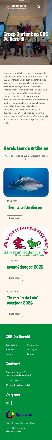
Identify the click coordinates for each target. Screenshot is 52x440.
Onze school (11, 345)
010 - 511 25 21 (16, 380)
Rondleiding (32, 345)
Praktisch (10, 349)
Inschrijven (32, 349)
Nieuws (9, 354)
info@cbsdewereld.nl (20, 385)
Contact (31, 354)
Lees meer (15, 218)
